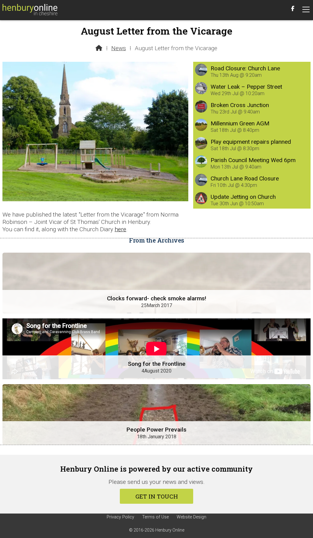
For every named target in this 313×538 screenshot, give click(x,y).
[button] (306, 9)
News (118, 48)
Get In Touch (156, 496)
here (120, 229)
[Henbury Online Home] (29, 10)
